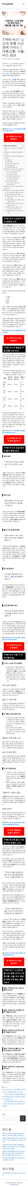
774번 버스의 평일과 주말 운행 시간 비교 (14, 153)
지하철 (14, 79)
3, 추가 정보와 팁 (11, 181)
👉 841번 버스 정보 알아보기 (14, 962)
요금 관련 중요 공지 (12, 167)
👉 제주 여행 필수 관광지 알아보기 (14, 831)
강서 (4, 1058)
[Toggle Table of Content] (22, 146)
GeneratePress (14, 1184)
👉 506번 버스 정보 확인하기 (14, 137)
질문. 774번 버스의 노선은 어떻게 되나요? (15, 197)
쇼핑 (23, 267)
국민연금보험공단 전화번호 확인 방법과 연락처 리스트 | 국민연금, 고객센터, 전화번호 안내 (13, 1096)
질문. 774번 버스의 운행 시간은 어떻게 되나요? (15, 200)
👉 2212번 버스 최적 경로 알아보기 (14, 439)
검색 (3, 1114)
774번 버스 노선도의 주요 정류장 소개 (13, 149)
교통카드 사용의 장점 (14, 182)
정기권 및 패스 (11, 165)
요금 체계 (9, 160)
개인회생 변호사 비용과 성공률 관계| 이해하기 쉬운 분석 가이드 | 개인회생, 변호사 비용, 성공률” (13, 1146)
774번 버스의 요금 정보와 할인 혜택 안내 (14, 157)
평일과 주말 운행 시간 (14, 177)
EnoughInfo (7, 4)
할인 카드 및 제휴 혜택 (13, 163)
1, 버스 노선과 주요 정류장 (14, 171)
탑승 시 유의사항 (13, 174)
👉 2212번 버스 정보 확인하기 (14, 646)
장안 (20, 671)
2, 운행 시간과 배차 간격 (13, 176)
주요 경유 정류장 (13, 172)
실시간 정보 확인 (13, 179)
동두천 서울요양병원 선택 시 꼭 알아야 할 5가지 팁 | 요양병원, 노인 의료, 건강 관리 (14, 1140)
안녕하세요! (5, 1173)
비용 (12, 576)
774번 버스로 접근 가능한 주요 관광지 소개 (14, 187)
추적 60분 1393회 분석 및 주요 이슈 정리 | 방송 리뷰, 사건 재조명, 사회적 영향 (13, 1104)
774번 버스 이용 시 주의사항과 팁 (14, 169)
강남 (7, 73)
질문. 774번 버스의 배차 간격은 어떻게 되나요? (15, 204)
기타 (5, 1087)
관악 (8, 935)
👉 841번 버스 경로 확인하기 (14, 339)
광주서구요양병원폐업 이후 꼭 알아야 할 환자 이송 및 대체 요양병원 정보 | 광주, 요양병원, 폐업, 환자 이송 (13, 1153)
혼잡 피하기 (12, 184)
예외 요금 (9, 162)
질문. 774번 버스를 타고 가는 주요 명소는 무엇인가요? (15, 207)
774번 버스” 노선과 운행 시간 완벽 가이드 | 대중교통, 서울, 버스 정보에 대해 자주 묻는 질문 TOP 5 (14, 192)
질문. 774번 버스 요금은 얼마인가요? (15, 211)
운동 (16, 931)
